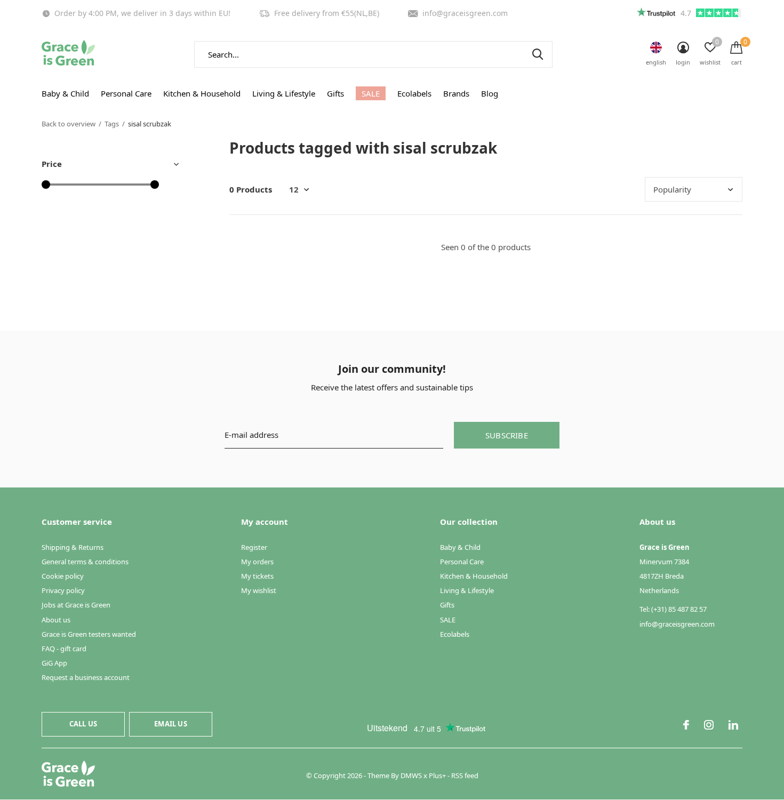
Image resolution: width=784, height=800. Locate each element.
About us (56, 620)
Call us (83, 724)
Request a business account (86, 677)
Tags (112, 124)
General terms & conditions (85, 561)
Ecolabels (414, 93)
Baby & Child (65, 93)
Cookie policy (63, 576)
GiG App (54, 663)
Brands (456, 93)
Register (254, 547)
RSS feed (464, 775)
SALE (371, 93)
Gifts (335, 93)
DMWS (411, 775)
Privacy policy (63, 590)
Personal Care (126, 93)
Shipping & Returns (72, 547)
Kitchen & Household (202, 93)
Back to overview (68, 124)
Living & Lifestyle (283, 93)
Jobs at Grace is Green (76, 605)
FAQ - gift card (64, 648)
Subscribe (506, 435)
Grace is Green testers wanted (89, 634)
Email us (170, 724)
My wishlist (258, 590)
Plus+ (437, 775)
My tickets (257, 576)
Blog (489, 93)
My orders (257, 561)
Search (538, 54)
